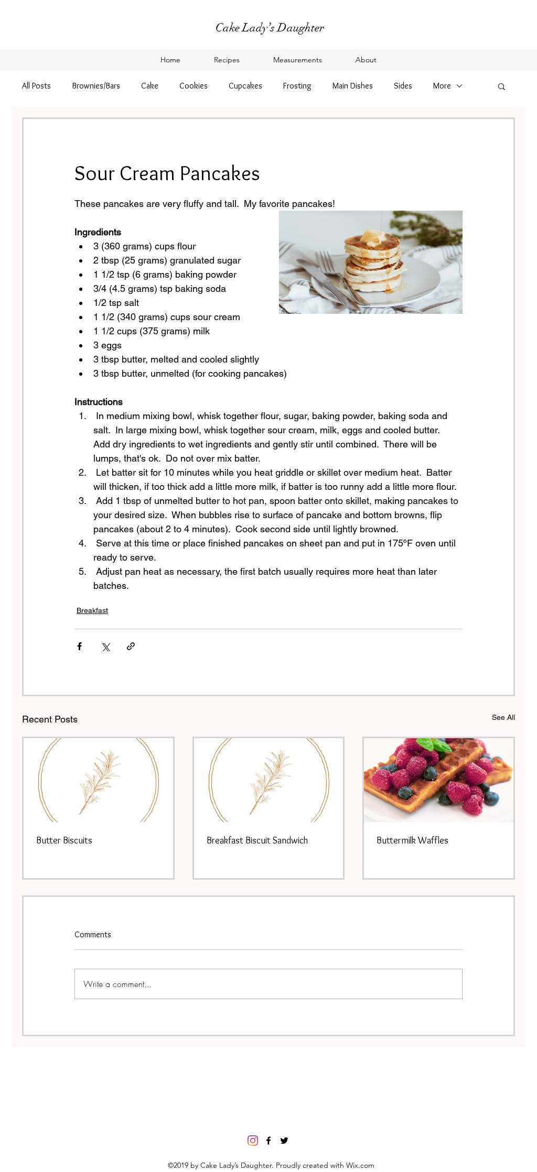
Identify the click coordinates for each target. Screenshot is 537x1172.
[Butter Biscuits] (98, 780)
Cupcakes (245, 86)
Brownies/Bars (96, 86)
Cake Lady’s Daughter (270, 27)
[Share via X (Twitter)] (105, 646)
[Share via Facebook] (79, 646)
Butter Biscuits (64, 840)
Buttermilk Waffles (412, 840)
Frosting (297, 86)
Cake (149, 86)
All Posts (36, 86)
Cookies (193, 86)
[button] (502, 86)
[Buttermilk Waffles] (438, 780)
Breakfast (92, 610)
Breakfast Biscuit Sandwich (257, 840)
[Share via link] (131, 646)
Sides (403, 86)
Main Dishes (352, 86)
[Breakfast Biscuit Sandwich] (268, 780)
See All (503, 717)
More (442, 86)
